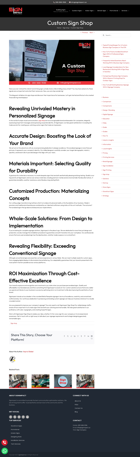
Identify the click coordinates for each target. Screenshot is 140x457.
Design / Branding (109, 110)
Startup (105, 183)
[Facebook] (10, 417)
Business (106, 97)
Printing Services (108, 157)
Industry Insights (108, 140)
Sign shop (14, 323)
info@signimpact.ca (79, 2)
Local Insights (107, 149)
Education (106, 119)
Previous (85, 32)
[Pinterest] (23, 417)
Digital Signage (108, 114)
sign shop (42, 120)
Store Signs (106, 187)
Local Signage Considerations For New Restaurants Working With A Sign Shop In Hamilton (116, 69)
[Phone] (4, 442)
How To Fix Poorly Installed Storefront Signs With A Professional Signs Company (115, 54)
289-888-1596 (60, 2)
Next (91, 32)
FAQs (104, 123)
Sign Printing (107, 170)
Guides (105, 131)
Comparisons (107, 106)
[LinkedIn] (27, 417)
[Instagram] (19, 417)
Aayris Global (28, 351)
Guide (105, 127)
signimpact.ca (22, 454)
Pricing (105, 153)
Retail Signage (107, 161)
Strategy (106, 196)
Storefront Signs (108, 191)
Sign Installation (108, 166)
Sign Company (81, 430)
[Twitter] (14, 417)
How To (105, 136)
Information (107, 144)
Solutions (106, 179)
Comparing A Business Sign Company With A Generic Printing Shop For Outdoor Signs (115, 78)
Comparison (107, 101)
